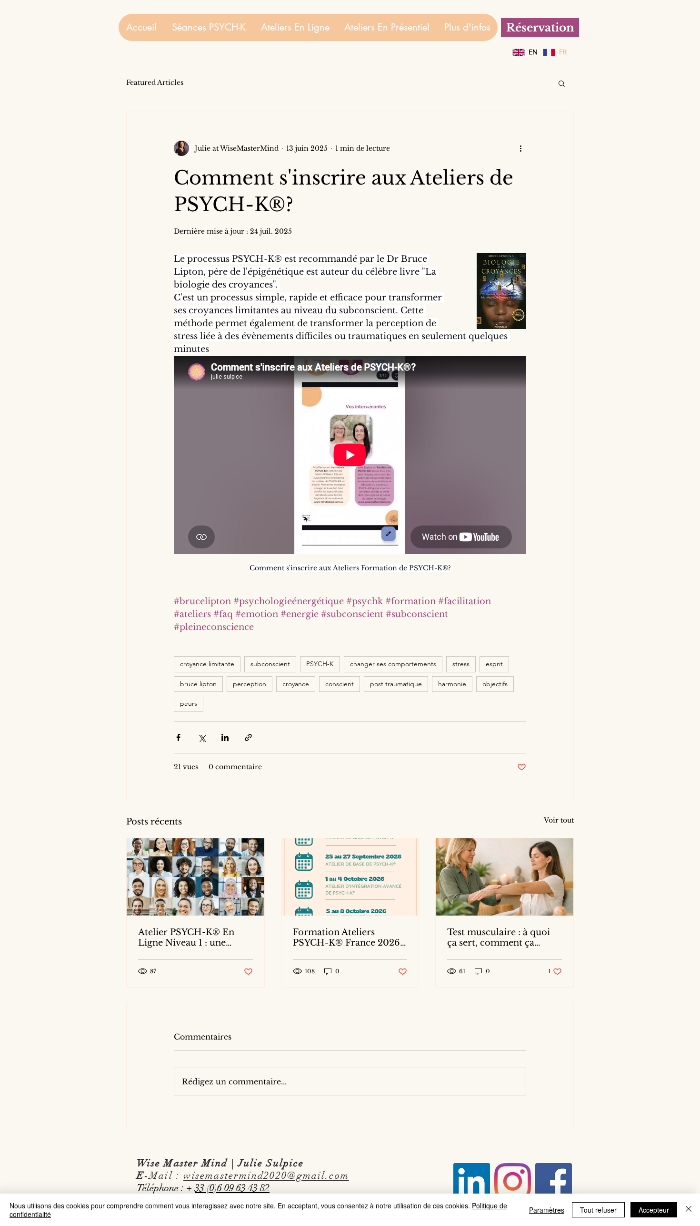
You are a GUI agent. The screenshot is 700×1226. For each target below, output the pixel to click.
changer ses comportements (393, 663)
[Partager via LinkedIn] (225, 737)
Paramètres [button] (546, 1210)
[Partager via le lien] (248, 737)
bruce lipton (198, 684)
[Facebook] (553, 1181)
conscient (339, 684)
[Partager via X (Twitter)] (201, 737)
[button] (561, 83)
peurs (188, 703)
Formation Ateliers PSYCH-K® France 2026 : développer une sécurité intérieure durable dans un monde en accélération (349, 937)
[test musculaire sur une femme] (504, 877)
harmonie (452, 684)
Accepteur (654, 1210)
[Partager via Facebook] (178, 737)
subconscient (270, 663)
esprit (494, 663)
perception (249, 684)
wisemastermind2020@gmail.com (266, 1175)
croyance (295, 684)
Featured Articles (154, 82)
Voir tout (559, 820)
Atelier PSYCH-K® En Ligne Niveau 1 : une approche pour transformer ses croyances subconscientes (194, 937)
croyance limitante (207, 663)
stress (461, 663)
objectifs (495, 684)
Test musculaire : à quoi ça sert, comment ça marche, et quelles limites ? (502, 937)
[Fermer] (688, 1209)
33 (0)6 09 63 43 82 (232, 1188)
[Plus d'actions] (520, 148)
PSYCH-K (320, 663)
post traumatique (396, 684)
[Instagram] (512, 1181)
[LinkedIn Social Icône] (471, 1181)
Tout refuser (598, 1210)
